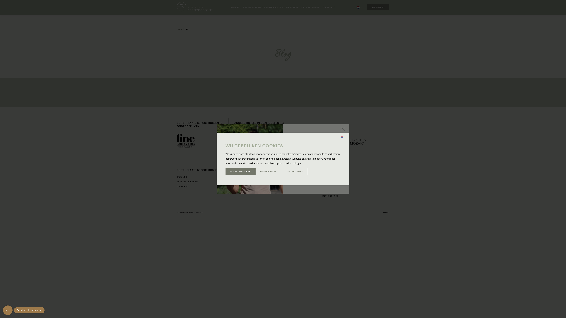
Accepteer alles (240, 171)
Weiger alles (268, 171)
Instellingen (295, 171)
